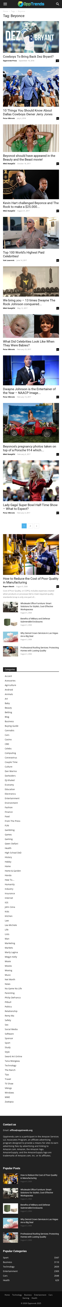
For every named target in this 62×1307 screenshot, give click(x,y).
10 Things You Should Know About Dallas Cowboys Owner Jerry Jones (28, 112)
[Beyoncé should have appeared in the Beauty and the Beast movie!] (31, 138)
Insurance (10, 893)
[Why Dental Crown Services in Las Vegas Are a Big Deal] (10, 637)
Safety (8, 1020)
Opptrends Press (10, 60)
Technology (10, 1065)
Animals (9, 694)
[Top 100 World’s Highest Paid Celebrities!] (31, 233)
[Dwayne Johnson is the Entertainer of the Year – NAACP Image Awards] (31, 370)
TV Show (9, 1083)
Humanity (10, 884)
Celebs (8, 748)
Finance (9, 811)
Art (6, 698)
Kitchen (8, 916)
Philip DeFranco (13, 997)
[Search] (58, 4)
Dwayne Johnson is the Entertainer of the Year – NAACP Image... (29, 391)
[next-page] (36, 525)
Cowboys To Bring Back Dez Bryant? (28, 56)
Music (8, 974)
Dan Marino (11, 771)
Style (7, 1051)
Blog (7, 716)
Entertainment (12, 798)
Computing (10, 753)
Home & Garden (13, 870)
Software (9, 1033)
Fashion (9, 807)
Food (7, 816)
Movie (8, 961)
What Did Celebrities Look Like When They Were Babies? (28, 343)
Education (10, 789)
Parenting (10, 993)
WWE (7, 1097)
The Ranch (10, 1070)
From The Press (12, 821)
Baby (7, 703)
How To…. (9, 879)
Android (9, 689)
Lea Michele (11, 925)
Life (6, 929)
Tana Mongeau (12, 1060)
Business (9, 721)
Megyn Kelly (11, 956)
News (7, 984)
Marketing (10, 943)
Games (8, 834)
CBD (7, 744)
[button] (5, 4)
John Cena (10, 907)
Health (8, 848)
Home (5, 11)
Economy (9, 784)
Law (7, 920)
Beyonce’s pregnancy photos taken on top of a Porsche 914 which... (29, 448)
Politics (8, 1006)
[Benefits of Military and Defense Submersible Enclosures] (10, 622)
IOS (6, 902)
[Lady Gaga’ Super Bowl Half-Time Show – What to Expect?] (31, 480)
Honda (8, 875)
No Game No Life (13, 988)
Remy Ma (9, 1015)
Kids (7, 911)
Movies (8, 965)
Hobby (8, 861)
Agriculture (10, 685)
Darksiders (10, 775)
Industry (9, 888)
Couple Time (11, 762)
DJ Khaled (10, 780)
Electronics (10, 793)
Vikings (8, 1088)
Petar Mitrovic (9, 118)
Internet (9, 897)
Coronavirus (11, 757)
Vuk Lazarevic (8, 260)
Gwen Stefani (11, 843)
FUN (7, 825)
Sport (7, 1042)
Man (7, 938)
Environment (11, 802)
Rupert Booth (8, 586)
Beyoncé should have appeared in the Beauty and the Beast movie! (29, 157)
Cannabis (9, 730)
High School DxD (13, 852)
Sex (6, 1024)
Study (8, 1047)
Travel (8, 1079)
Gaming (9, 839)
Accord (8, 676)
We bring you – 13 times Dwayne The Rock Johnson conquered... (29, 302)
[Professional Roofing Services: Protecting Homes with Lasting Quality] (10, 651)
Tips (7, 1074)
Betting (8, 712)
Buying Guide (11, 725)
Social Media (11, 1029)
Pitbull (8, 1002)
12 (57, 61)
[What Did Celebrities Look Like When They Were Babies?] (31, 326)
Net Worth (10, 979)
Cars (7, 734)
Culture (8, 766)
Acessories (10, 680)
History (8, 857)
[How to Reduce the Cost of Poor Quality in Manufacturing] (31, 554)
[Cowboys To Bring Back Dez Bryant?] (31, 37)
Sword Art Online (13, 1056)
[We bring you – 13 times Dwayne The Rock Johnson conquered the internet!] (31, 281)
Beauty (8, 707)
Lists (7, 934)
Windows (9, 1092)
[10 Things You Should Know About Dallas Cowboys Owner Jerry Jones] (31, 87)
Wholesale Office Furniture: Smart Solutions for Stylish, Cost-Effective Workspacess (36, 606)
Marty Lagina (11, 952)
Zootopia (9, 1101)
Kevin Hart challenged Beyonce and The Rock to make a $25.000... (31, 205)
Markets (9, 947)
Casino (8, 739)
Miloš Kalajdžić (9, 163)
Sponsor (9, 1038)
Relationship (11, 1011)
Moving (8, 970)
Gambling (10, 830)
